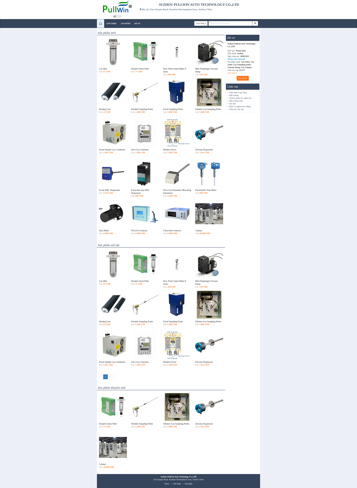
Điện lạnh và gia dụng (238, 93)
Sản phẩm (188, 484)
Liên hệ (243, 78)
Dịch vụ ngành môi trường (239, 106)
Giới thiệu (177, 484)
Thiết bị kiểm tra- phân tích (240, 98)
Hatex (167, 484)
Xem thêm (231, 73)
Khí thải (232, 104)
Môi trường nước (236, 101)
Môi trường (233, 95)
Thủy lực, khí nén (236, 109)
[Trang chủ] (100, 23)
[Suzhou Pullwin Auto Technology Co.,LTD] (117, 7)
